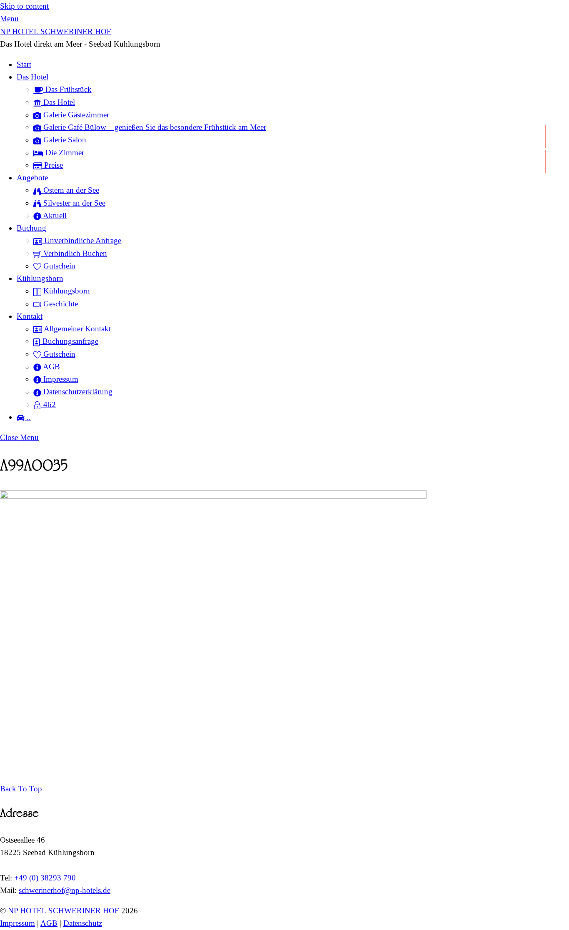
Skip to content (24, 6)
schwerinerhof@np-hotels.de (64, 890)
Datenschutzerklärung (76, 391)
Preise (52, 165)
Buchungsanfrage (69, 341)
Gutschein (58, 265)
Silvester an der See (73, 203)
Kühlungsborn (40, 278)
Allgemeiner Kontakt (76, 328)
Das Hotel (32, 76)
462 (48, 404)
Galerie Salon (63, 139)
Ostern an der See (70, 190)
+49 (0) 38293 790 (45, 877)
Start (24, 64)
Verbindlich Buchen (74, 253)
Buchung (31, 228)
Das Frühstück (67, 89)
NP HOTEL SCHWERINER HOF (63, 910)
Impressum (59, 379)
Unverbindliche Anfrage (81, 240)
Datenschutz (82, 923)
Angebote (32, 177)
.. (28, 417)
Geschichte (59, 303)
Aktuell (54, 215)
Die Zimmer (63, 152)
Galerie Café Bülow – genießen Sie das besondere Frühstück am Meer (153, 127)
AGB (50, 366)
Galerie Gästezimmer (75, 114)
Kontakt (29, 316)
